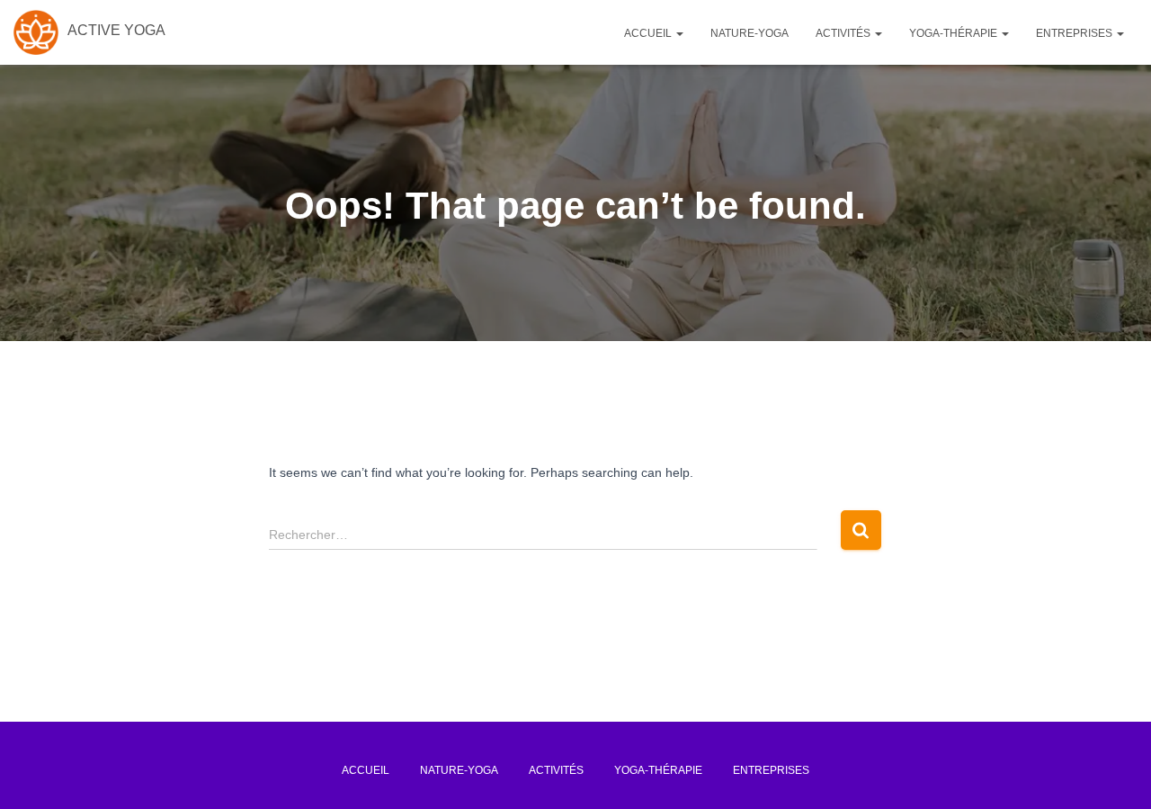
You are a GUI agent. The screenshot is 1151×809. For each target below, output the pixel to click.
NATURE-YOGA (749, 33)
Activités (844, 33)
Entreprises (1075, 33)
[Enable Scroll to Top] (1107, 769)
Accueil (649, 33)
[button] (678, 33)
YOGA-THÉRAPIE (954, 33)
